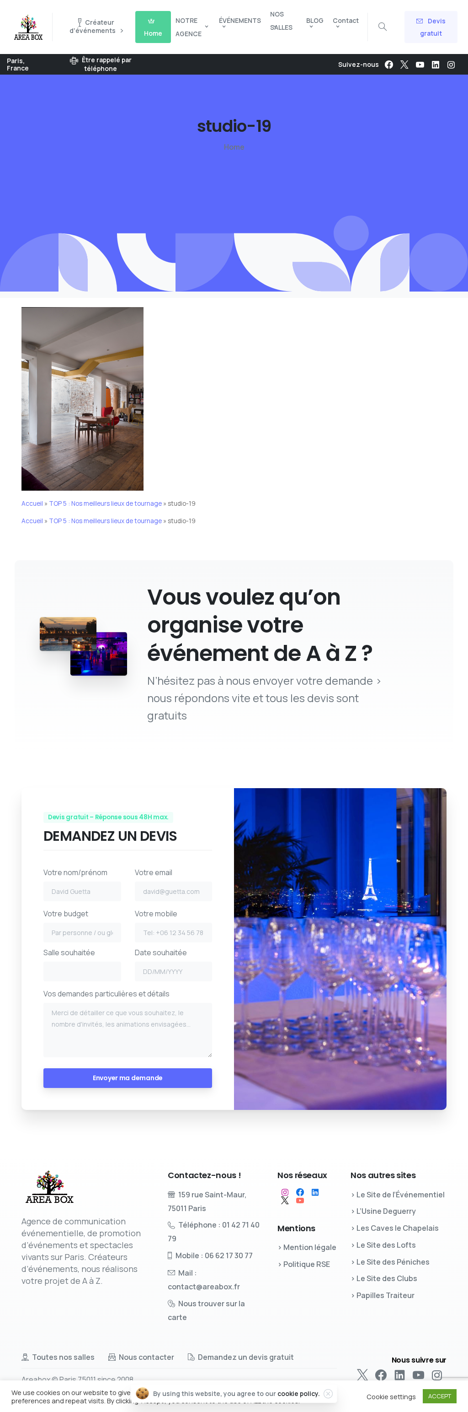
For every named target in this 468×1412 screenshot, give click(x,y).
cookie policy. (298, 1393)
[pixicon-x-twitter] (284, 1200)
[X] (404, 64)
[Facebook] (389, 64)
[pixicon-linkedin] (315, 1192)
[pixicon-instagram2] (284, 1192)
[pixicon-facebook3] (300, 1192)
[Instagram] (451, 64)
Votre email (153, 872)
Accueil (32, 503)
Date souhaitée (161, 952)
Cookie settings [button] (391, 1396)
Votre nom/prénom (75, 872)
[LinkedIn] (435, 64)
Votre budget (65, 914)
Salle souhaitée (69, 952)
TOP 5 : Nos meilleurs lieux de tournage (105, 503)
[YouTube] (420, 64)
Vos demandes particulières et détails (106, 994)
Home (234, 147)
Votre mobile (156, 914)
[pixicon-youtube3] (300, 1200)
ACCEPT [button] (439, 1396)
